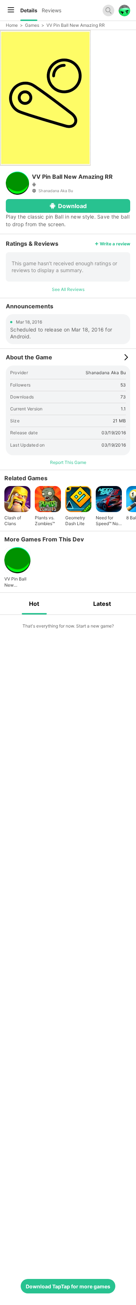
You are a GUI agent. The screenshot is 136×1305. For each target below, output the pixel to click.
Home (12, 25)
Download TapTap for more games (68, 1286)
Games (32, 25)
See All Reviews (68, 289)
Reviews (51, 10)
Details (28, 10)
